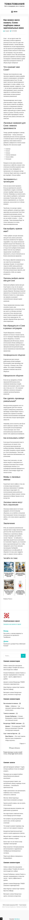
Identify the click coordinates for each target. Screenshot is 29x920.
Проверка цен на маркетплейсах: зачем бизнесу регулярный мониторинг (13, 776)
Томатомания (14, 4)
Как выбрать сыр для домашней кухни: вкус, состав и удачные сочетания (13, 821)
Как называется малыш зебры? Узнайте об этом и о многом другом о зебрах (13, 667)
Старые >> (23, 743)
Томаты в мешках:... (9, 713)
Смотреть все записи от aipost (12, 624)
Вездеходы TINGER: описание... (12, 723)
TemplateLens (13, 907)
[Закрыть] (1, 918)
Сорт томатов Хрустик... (10, 733)
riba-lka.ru (17, 919)
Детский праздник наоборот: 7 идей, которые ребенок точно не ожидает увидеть (13, 769)
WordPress (24, 907)
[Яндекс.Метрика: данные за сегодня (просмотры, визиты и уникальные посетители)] (14, 748)
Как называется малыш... (11, 703)
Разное (10, 598)
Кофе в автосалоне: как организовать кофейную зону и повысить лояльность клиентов (14, 792)
